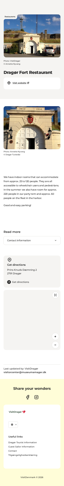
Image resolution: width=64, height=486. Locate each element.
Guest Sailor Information (21, 446)
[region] (32, 320)
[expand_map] (55, 295)
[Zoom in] (55, 336)
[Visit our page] (27, 397)
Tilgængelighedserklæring (22, 455)
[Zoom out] (55, 344)
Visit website (19, 83)
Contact (12, 451)
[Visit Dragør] (17, 412)
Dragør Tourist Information (22, 442)
